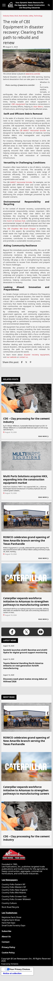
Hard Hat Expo (8, 922)
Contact (5, 942)
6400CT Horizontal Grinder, (21, 182)
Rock (16, 16)
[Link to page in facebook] (22, 362)
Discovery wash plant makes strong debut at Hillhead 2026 (25, 680)
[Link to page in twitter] (26, 362)
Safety (31, 16)
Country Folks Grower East (14, 896)
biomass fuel (20, 221)
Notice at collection (12, 973)
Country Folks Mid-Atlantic (14, 892)
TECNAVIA (14, 964)
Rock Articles (23, 16)
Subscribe (6, 931)
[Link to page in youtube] (41, 632)
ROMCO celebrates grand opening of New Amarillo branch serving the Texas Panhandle (26, 540)
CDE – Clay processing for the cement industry (26, 420)
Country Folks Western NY (14, 887)
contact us (23, 357)
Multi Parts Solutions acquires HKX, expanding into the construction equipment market (25, 479)
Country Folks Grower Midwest (16, 899)
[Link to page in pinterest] (30, 362)
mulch (9, 221)
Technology (38, 16)
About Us (6, 936)
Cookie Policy (8, 953)
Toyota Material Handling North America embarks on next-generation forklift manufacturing (23, 666)
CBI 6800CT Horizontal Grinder (33, 130)
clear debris (38, 106)
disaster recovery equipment (36, 354)
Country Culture (9, 903)
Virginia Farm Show (11, 920)
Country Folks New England (14, 890)
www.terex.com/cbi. (33, 74)
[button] (49, 5)
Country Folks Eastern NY (13, 884)
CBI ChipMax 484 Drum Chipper (21, 228)
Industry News (8, 16)
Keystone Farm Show (11, 917)
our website (12, 357)
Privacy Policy (8, 947)
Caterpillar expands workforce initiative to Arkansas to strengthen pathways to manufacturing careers (26, 601)
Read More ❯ (43, 436)
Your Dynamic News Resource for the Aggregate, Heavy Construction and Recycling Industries (30, 5)
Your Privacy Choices (20, 969)
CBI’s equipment (18, 104)
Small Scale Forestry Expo (13, 925)
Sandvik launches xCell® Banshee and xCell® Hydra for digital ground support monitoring (25, 651)
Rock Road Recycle (10, 907)
